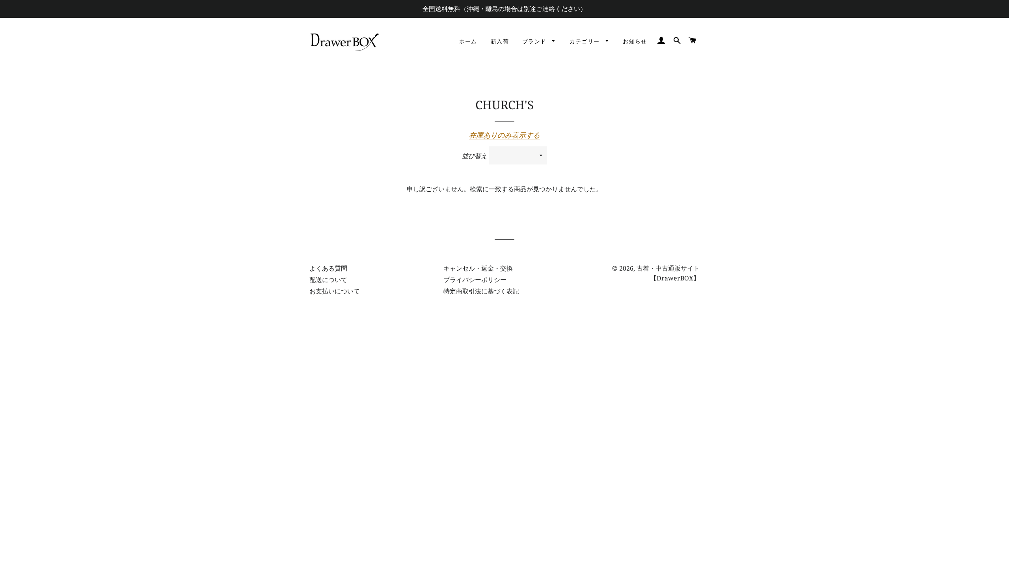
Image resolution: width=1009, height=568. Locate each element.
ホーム (468, 42)
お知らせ (635, 42)
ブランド (535, 42)
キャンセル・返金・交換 (478, 268)
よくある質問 (328, 268)
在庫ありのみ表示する (504, 135)
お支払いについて (334, 291)
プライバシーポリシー (474, 279)
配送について (328, 279)
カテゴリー (586, 42)
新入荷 (500, 42)
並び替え (474, 155)
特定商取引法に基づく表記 (481, 291)
